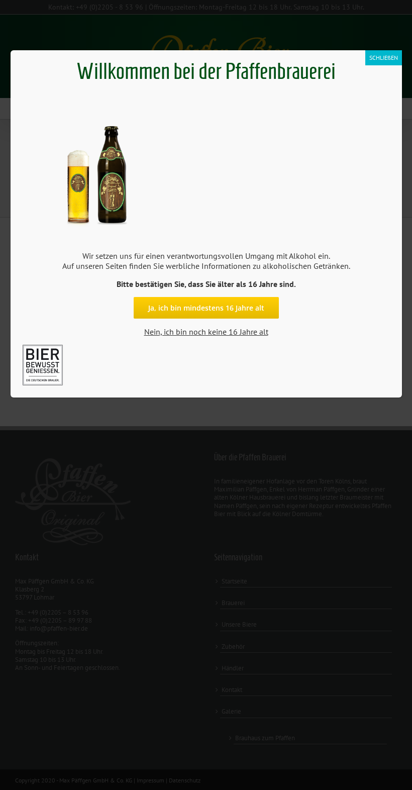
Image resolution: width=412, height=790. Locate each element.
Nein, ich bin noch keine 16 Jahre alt (206, 332)
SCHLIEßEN (383, 57)
